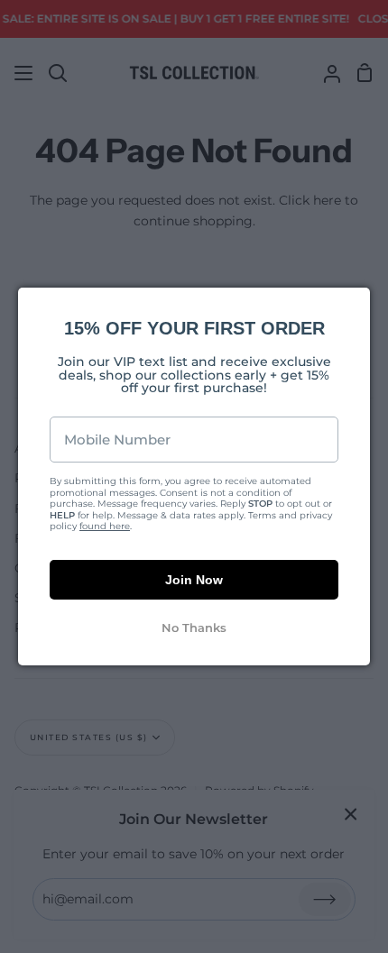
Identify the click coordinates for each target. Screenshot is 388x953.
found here (104, 526)
